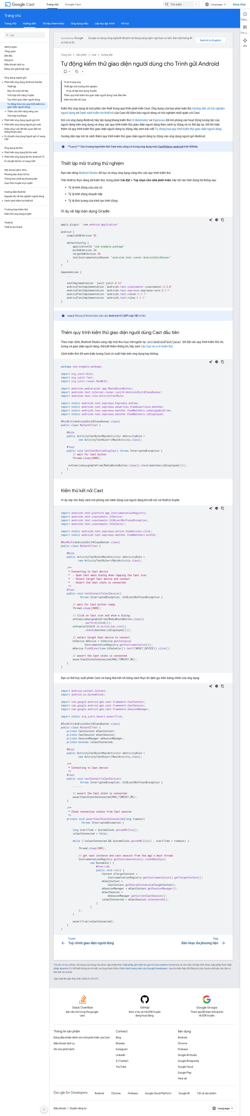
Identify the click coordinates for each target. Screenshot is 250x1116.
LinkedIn (120, 1055)
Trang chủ (52, 4)
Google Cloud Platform (158, 1093)
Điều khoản (60, 1108)
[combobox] (181, 4)
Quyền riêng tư (78, 1108)
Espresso (159, 120)
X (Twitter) (122, 1060)
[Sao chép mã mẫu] (222, 220)
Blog (118, 1037)
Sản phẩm (81, 54)
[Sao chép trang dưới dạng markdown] (77, 71)
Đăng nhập (239, 4)
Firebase (183, 1049)
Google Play (184, 1072)
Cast (30, 4)
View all (182, 1078)
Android (182, 1037)
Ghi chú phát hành (64, 1049)
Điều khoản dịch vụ (64, 1043)
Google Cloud (185, 1066)
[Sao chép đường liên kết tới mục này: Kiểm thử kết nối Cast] (107, 491)
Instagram (122, 1049)
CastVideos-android (170, 146)
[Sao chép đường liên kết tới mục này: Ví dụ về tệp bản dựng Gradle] (113, 211)
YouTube (121, 1066)
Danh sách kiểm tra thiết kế (96, 113)
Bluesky (120, 1043)
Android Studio (88, 173)
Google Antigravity (188, 1060)
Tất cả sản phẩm (206, 1093)
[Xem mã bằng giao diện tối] (217, 220)
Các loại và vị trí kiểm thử (157, 346)
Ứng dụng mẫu (79, 23)
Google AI (184, 1093)
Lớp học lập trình (105, 23)
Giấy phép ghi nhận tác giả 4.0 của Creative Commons (151, 964)
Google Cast (73, 4)
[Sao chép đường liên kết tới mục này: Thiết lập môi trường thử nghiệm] (127, 164)
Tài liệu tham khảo (53, 23)
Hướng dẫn (29, 23)
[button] (24, 82)
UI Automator (140, 120)
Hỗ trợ (125, 23)
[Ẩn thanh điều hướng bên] (44, 1109)
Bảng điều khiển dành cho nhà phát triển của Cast (82, 1037)
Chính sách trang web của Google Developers (143, 968)
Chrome (182, 1043)
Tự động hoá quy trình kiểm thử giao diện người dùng (188, 129)
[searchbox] (24, 35)
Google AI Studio (187, 1055)
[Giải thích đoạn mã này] (211, 220)
